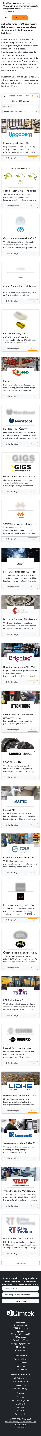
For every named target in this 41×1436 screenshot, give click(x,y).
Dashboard (19, 1414)
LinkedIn (21, 1347)
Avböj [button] (7, 18)
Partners (20, 1407)
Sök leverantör (20, 1362)
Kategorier (20, 1366)
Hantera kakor (20, 1424)
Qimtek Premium (20, 1381)
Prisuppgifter (20, 1385)
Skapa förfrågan (20, 1359)
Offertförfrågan (12, 158)
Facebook (21, 1350)
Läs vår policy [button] (9, 12)
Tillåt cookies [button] (19, 18)
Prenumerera (20, 1301)
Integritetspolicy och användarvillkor (20, 1422)
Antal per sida (8, 106)
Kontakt (20, 1410)
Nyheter (20, 1397)
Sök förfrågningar (20, 1378)
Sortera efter (8, 111)
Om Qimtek (20, 1404)
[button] (32, 96)
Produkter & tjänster (20, 1400)
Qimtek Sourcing (21, 1369)
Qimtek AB (26, 1419)
